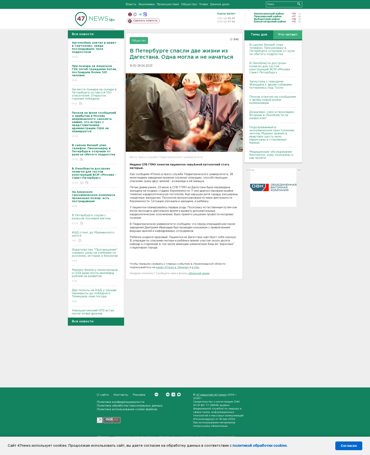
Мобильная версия (130, 14)
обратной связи (198, 273)
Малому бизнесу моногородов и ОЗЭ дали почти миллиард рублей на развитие (95, 275)
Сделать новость (145, 20)
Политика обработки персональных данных (130, 405)
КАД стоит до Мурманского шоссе (93, 236)
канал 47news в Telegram (172, 267)
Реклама (139, 395)
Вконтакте (168, 394)
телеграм (140, 14)
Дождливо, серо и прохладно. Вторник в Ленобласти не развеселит (272, 115)
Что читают (288, 34)
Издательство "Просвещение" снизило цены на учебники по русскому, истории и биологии (95, 255)
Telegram (173, 394)
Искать (298, 4)
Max (179, 394)
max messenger (145, 14)
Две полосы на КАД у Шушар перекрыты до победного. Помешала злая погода (94, 295)
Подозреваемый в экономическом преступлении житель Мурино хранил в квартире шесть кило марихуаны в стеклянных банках (271, 135)
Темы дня (259, 34)
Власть (131, 4)
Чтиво (203, 4)
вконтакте (135, 14)
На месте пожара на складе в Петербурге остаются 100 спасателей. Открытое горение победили (94, 96)
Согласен (349, 446)
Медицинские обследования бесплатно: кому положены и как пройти (271, 155)
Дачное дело (220, 4)
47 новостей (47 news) (211, 395)
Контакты (121, 395)
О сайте (103, 395)
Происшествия (168, 4)
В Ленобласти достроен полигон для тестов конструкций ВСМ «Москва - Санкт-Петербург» (270, 68)
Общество (189, 4)
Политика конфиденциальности (120, 402)
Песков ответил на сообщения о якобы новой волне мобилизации (272, 100)
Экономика (146, 4)
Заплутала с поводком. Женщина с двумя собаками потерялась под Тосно (270, 84)
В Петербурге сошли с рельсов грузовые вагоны (91, 219)
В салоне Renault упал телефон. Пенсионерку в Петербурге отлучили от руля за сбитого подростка (272, 49)
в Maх (195, 267)
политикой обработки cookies (260, 445)
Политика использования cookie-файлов (127, 409)
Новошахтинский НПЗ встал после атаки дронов (93, 314)
